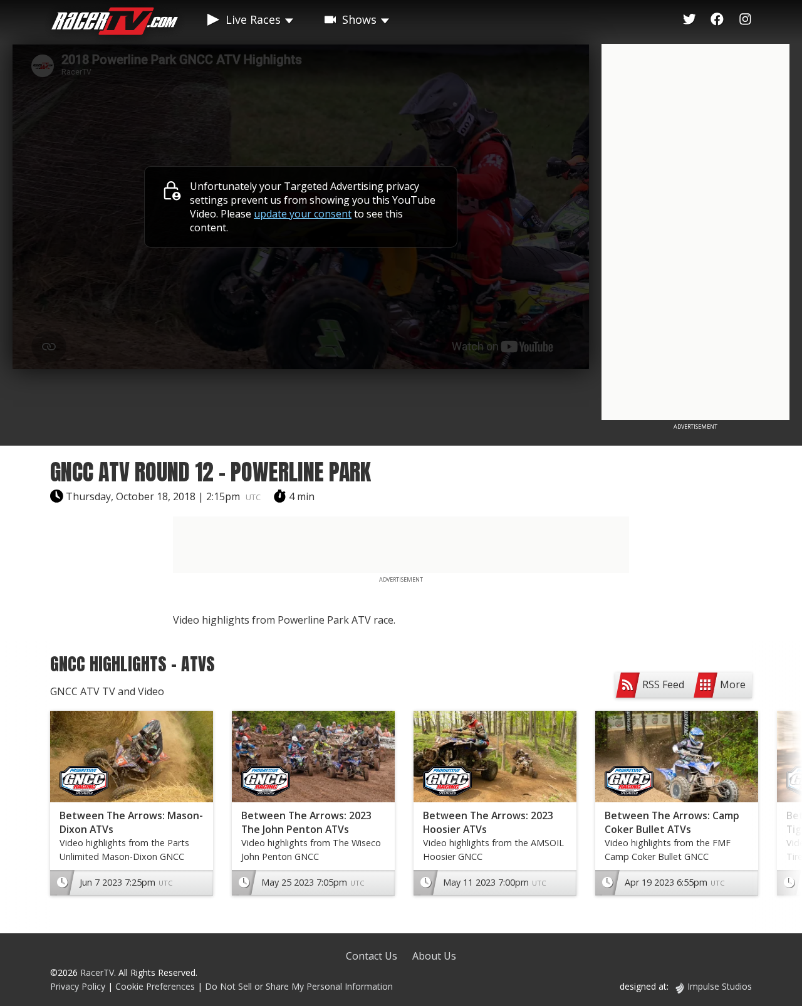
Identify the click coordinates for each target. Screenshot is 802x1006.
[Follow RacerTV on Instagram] (745, 19)
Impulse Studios (719, 986)
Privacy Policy (77, 986)
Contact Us (371, 956)
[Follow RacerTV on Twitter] (689, 19)
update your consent (303, 214)
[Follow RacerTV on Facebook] (717, 19)
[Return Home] (114, 23)
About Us (434, 956)
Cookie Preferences (156, 986)
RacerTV (97, 972)
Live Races (253, 19)
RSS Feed (663, 684)
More (733, 684)
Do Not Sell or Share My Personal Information (299, 986)
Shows (359, 19)
